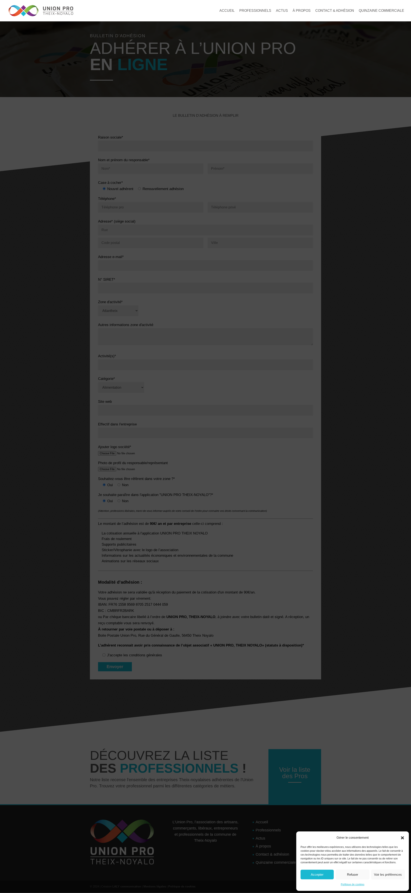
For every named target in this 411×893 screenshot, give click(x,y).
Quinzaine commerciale (381, 10)
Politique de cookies (352, 884)
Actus (282, 10)
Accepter (317, 874)
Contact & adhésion (334, 10)
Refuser (352, 874)
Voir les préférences (388, 874)
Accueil (227, 10)
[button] (402, 838)
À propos (302, 10)
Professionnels (255, 10)
